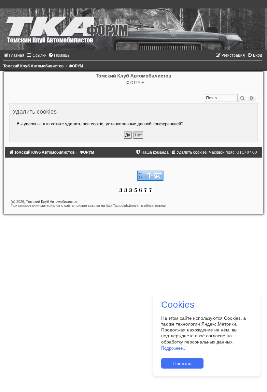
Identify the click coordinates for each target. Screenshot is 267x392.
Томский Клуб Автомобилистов (51, 201)
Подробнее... (174, 348)
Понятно (182, 363)
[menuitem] (13, 55)
